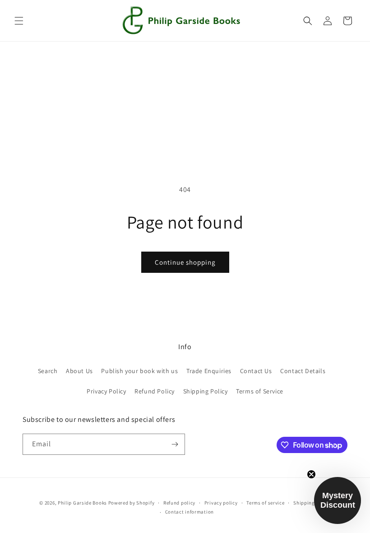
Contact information (189, 512)
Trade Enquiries (208, 371)
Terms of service (265, 503)
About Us (79, 371)
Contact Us (256, 371)
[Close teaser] (311, 474)
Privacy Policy (106, 391)
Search (48, 371)
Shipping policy (312, 503)
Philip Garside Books (82, 503)
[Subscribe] (175, 444)
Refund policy (179, 503)
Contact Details (302, 371)
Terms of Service (259, 391)
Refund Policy (154, 391)
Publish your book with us (139, 371)
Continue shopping (185, 262)
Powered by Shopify (131, 503)
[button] (19, 21)
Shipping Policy (205, 391)
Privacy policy (221, 503)
